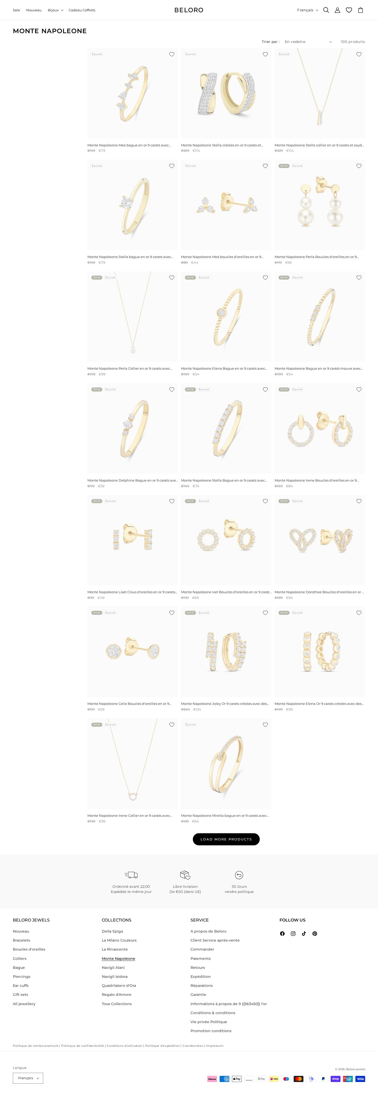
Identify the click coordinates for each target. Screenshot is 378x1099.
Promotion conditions (211, 1031)
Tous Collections (117, 1003)
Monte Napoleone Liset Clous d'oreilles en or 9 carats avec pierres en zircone (131, 592)
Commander (202, 949)
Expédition (201, 976)
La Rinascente (115, 949)
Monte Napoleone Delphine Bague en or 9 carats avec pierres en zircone (132, 480)
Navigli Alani (113, 967)
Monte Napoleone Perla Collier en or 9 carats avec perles (128, 368)
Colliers (19, 958)
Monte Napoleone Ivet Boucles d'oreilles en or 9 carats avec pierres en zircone (226, 592)
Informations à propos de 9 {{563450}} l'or (229, 1003)
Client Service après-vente (215, 940)
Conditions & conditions (213, 1013)
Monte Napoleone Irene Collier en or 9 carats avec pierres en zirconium (128, 815)
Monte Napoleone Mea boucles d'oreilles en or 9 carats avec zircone (221, 257)
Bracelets (21, 940)
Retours (198, 967)
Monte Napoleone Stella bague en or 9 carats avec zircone (129, 257)
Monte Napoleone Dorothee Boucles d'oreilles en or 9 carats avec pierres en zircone (319, 592)
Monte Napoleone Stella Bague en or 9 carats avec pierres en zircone (223, 480)
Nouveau (21, 931)
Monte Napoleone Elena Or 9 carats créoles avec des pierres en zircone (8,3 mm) (318, 704)
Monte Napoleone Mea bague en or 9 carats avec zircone (128, 145)
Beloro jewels (355, 1069)
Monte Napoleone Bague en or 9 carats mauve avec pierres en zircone (318, 368)
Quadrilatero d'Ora (119, 985)
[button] (55, 10)
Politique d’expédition (162, 1046)
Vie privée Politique (209, 1022)
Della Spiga (112, 931)
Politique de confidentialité (82, 1046)
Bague (19, 967)
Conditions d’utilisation (124, 1046)
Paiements (201, 958)
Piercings (21, 976)
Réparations (202, 985)
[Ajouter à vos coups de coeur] (172, 54)
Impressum (214, 1046)
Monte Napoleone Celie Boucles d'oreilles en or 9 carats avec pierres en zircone (128, 704)
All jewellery (24, 1003)
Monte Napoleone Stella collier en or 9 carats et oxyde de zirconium (319, 145)
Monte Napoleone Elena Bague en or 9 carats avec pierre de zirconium (223, 368)
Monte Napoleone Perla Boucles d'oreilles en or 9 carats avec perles (316, 257)
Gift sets (20, 994)
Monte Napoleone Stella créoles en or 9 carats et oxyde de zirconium (221, 145)
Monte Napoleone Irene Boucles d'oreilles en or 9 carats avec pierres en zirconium (316, 480)
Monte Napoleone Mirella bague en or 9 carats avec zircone (224, 815)
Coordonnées (193, 1046)
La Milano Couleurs (119, 940)
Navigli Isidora (115, 976)
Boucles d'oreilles (29, 949)
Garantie (198, 994)
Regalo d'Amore (116, 994)
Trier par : (271, 41)
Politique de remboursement (35, 1046)
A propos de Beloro (209, 931)
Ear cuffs (21, 985)
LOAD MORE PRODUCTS (226, 839)
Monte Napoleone (118, 958)
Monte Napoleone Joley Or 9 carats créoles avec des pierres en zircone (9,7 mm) (224, 704)
